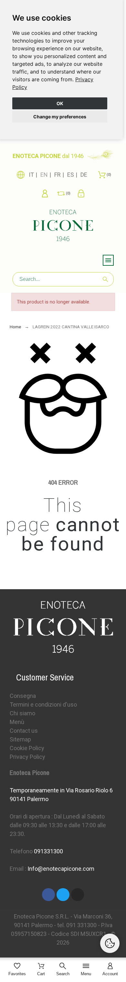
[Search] (105, 279)
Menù (17, 722)
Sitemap (20, 739)
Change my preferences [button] (59, 116)
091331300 (48, 851)
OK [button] (60, 103)
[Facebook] (48, 894)
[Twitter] (63, 894)
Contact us (24, 730)
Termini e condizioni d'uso (43, 704)
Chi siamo (22, 713)
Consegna (23, 695)
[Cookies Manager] (110, 943)
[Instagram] (77, 894)
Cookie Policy (27, 748)
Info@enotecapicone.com (60, 868)
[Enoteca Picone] (63, 226)
